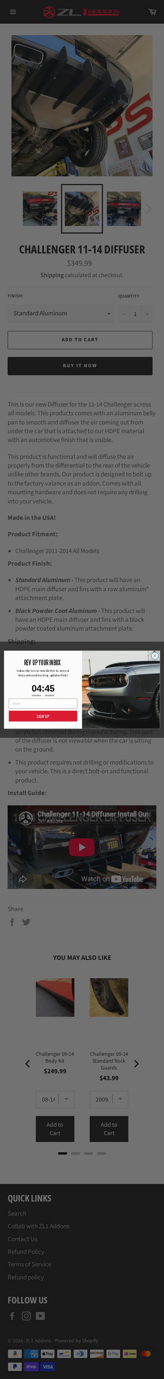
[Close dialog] (154, 655)
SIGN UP (43, 716)
